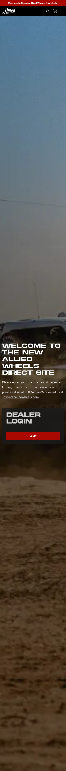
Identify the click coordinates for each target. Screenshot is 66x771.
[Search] (47, 11)
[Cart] (55, 11)
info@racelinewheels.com (21, 397)
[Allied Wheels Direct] (9, 11)
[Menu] (62, 11)
